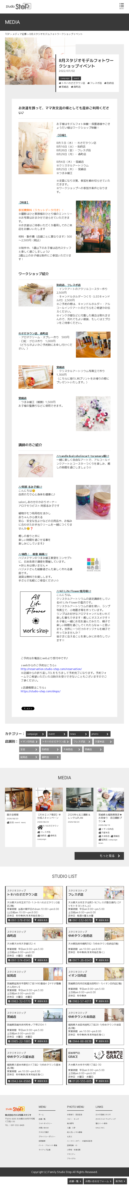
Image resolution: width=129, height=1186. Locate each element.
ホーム (41, 1114)
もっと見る (107, 856)
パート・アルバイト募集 (48, 1145)
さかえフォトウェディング (106, 1119)
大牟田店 (68, 749)
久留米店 (99, 741)
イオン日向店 (27, 741)
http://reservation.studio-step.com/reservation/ (51, 669)
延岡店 (23, 757)
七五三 (69, 1136)
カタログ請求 (44, 1132)
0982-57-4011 (82, 1001)
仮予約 (119, 1181)
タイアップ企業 (44, 1150)
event (76, 78)
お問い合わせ (44, 1128)
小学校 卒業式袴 (73, 1150)
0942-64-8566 (20, 1081)
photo (95, 734)
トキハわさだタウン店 (73, 83)
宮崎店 (65, 87)
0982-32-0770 (20, 1001)
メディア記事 (19, 34)
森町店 (77, 87)
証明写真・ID (72, 1145)
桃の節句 (70, 1123)
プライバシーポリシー (47, 1136)
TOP (7, 34)
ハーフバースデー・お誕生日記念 (79, 1141)
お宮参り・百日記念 (74, 1114)
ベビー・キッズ (73, 1119)
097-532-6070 (82, 920)
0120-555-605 (82, 1081)
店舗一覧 (74, 1181)
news (73, 734)
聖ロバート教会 (101, 1123)
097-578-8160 (20, 920)
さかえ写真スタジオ (103, 1114)
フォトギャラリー (45, 1123)
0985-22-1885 (20, 1041)
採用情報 (42, 1141)
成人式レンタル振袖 (74, 1132)
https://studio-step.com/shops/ (41, 691)
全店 (22, 749)
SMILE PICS (100, 1128)
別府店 (110, 83)
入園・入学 (71, 1128)
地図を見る (42, 920)
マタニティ (71, 1154)
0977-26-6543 (82, 960)
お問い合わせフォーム (97, 1181)
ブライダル (71, 1158)
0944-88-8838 (82, 1041)
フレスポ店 (96, 83)
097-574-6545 (20, 960)
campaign (65, 78)
